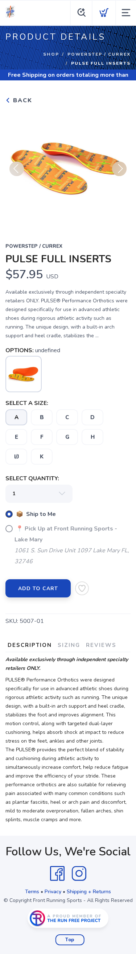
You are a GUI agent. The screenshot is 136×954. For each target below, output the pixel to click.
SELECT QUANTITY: (32, 478)
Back (21, 100)
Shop (51, 54)
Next (119, 169)
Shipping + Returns (89, 891)
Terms (32, 891)
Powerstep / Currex (99, 54)
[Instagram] (79, 874)
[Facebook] (57, 874)
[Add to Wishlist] (82, 588)
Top (69, 940)
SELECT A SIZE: (26, 403)
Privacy (53, 891)
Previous (16, 169)
